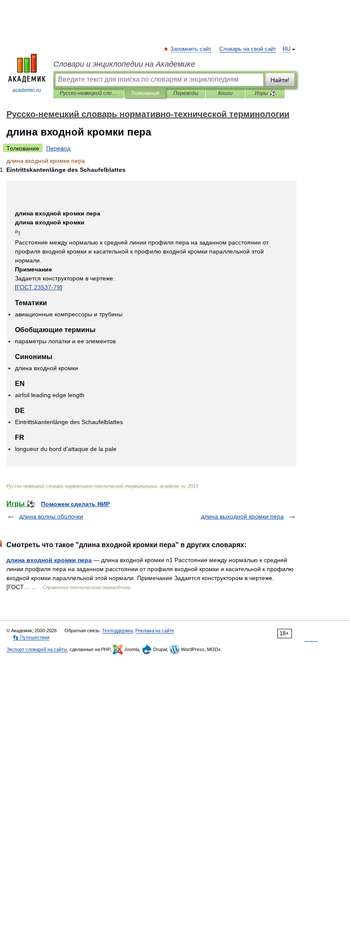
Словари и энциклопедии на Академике (124, 64)
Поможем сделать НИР (75, 504)
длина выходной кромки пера (242, 516)
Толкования (145, 93)
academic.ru (26, 90)
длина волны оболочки (51, 516)
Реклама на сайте (154, 630)
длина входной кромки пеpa (49, 560)
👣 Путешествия (31, 637)
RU (286, 49)
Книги (225, 93)
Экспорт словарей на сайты (36, 649)
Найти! (280, 80)
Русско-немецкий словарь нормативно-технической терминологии (88, 93)
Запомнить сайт (191, 49)
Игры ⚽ (265, 93)
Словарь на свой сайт (247, 49)
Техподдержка (117, 630)
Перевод (58, 148)
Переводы (185, 93)
